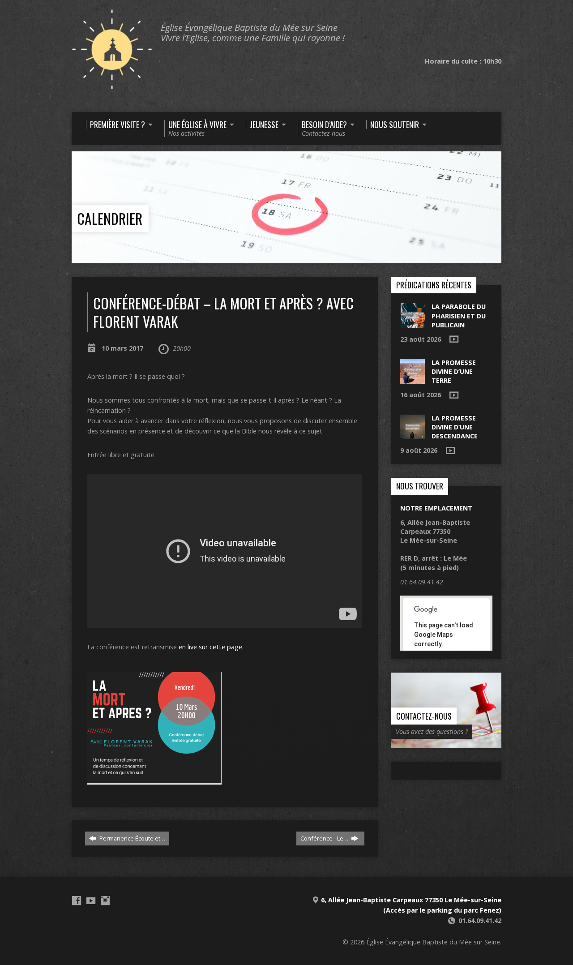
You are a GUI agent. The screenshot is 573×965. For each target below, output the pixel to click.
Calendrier (109, 218)
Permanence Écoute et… (131, 838)
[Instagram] (105, 900)
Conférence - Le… (325, 838)
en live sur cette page (210, 647)
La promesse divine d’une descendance (455, 427)
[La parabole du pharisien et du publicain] (412, 323)
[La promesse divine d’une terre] (412, 378)
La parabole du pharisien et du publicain (459, 315)
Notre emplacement (436, 508)
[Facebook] (76, 900)
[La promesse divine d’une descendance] (412, 434)
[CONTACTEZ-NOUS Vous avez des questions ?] (446, 743)
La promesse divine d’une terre (454, 371)
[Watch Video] (453, 339)
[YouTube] (90, 900)
